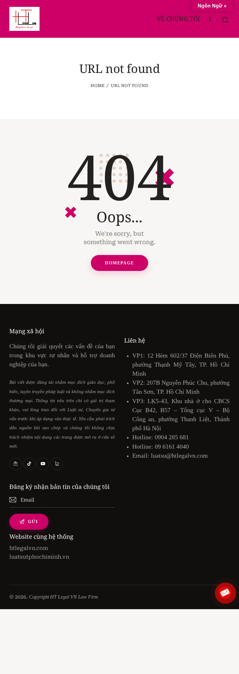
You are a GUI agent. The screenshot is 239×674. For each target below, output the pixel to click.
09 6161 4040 (172, 446)
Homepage (119, 263)
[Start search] (225, 20)
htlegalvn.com (28, 548)
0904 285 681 (172, 437)
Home (98, 85)
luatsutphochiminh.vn (39, 557)
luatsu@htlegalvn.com (179, 455)
